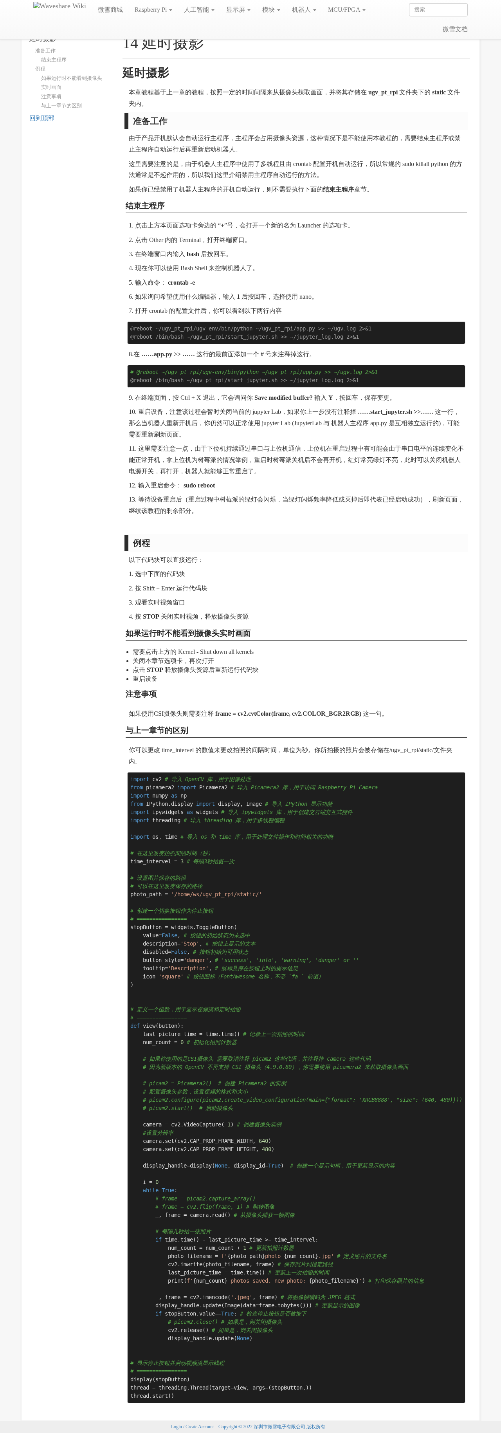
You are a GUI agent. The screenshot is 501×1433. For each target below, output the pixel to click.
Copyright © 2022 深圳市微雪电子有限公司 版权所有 (271, 1426)
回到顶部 (41, 118)
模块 (269, 9)
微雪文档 (455, 29)
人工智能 (197, 9)
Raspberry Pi (151, 9)
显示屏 (236, 9)
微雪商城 (110, 9)
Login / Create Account (192, 1426)
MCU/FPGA (345, 9)
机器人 (302, 9)
